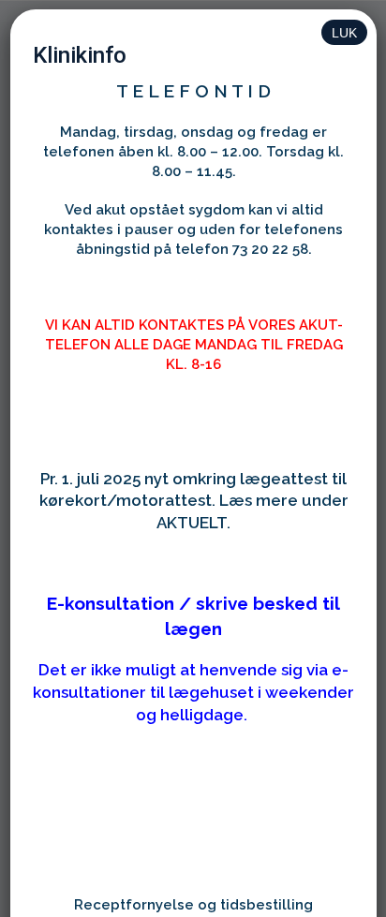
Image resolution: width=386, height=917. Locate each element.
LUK (344, 32)
